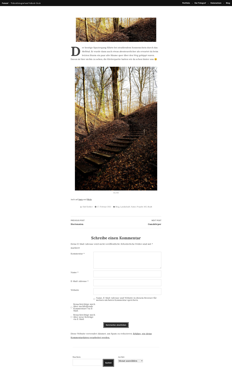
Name (74, 272)
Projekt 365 (142, 207)
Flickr (89, 199)
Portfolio (186, 3)
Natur (133, 207)
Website (75, 290)
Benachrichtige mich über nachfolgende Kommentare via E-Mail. (84, 307)
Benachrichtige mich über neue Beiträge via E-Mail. (84, 317)
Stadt (150, 207)
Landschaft (125, 207)
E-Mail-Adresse (79, 281)
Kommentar (78, 253)
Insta (80, 199)
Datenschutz (215, 3)
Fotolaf (5, 3)
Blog (228, 3)
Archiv (121, 357)
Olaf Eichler (87, 207)
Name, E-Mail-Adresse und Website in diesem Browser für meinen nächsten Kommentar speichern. (126, 299)
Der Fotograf (200, 3)
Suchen (76, 357)
